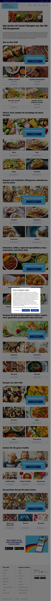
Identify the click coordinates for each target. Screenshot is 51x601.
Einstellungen (17, 310)
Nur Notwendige (26, 310)
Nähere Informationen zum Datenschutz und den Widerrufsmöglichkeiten (25, 307)
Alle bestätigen (35, 310)
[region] (25, 300)
